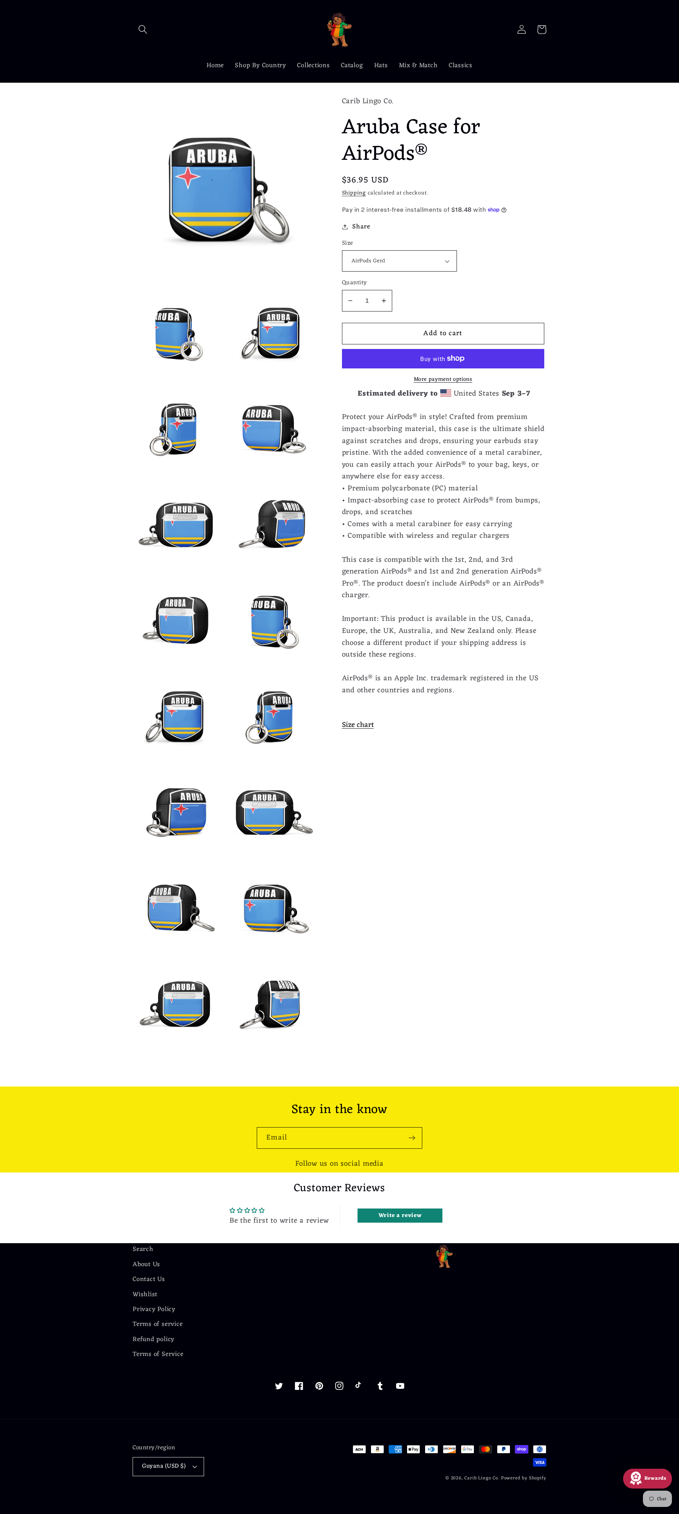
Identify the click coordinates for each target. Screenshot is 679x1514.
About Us (146, 1264)
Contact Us (149, 1279)
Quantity (354, 283)
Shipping (354, 193)
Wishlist (145, 1294)
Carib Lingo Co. (481, 1478)
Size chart (358, 725)
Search (143, 1249)
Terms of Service (158, 1354)
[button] (143, 29)
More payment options (443, 380)
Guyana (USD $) (164, 1466)
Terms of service (157, 1324)
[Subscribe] (412, 1138)
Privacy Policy (154, 1309)
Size (347, 243)
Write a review (400, 1216)
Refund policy (153, 1339)
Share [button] (361, 226)
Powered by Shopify (523, 1478)
